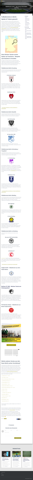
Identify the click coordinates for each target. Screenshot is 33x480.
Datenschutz (2, 475)
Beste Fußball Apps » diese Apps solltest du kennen (5, 459)
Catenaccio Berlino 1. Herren (6, 384)
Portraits (26, 21)
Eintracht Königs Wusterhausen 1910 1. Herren (8, 387)
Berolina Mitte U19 (4, 397)
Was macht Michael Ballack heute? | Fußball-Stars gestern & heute (28, 34)
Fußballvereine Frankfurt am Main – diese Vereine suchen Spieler (26, 460)
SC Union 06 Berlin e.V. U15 (5, 382)
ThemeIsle (31, 478)
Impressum (2, 474)
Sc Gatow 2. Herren (4, 389)
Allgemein (5, 418)
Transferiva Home (3, 472)
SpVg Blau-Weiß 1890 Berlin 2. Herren (7, 385)
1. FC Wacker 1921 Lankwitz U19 (6, 392)
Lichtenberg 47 (3, 258)
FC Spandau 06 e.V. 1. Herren (6, 375)
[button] (18, 349)
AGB (1, 473)
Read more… (6, 466)
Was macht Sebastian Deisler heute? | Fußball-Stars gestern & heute (28, 37)
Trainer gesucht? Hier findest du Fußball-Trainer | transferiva (16, 459)
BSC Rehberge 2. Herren (5, 399)
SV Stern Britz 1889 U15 (5, 394)
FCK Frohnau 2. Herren (5, 377)
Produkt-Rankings (27, 22)
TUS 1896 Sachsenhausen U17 (6, 380)
